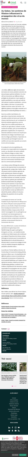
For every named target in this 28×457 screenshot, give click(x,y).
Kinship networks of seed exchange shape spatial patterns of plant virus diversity (13, 296)
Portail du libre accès (14, 411)
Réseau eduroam (14, 405)
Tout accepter (22, 455)
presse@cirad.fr (6, 333)
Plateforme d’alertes (14, 403)
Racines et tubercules (11, 7)
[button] (21, 3)
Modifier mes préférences (7, 452)
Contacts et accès (14, 402)
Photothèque (14, 413)
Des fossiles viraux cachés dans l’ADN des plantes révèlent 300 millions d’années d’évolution (8, 378)
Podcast (14, 407)
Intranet (14, 398)
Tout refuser (15, 455)
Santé (3, 7)
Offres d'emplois (14, 400)
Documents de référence (14, 409)
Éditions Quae (14, 415)
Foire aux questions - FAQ (14, 419)
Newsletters (14, 417)
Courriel (4, 340)
